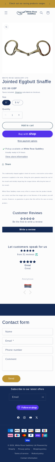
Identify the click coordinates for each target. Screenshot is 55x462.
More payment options (27, 141)
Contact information (29, 458)
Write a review (27, 229)
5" (6, 102)
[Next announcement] (50, 4)
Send (11, 378)
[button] (6, 13)
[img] (27, 251)
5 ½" (17, 102)
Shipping (18, 92)
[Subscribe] (42, 397)
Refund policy (38, 453)
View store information (16, 157)
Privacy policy (24, 449)
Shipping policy (40, 449)
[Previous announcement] (5, 4)
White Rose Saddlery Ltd (26, 445)
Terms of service (22, 453)
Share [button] (8, 164)
